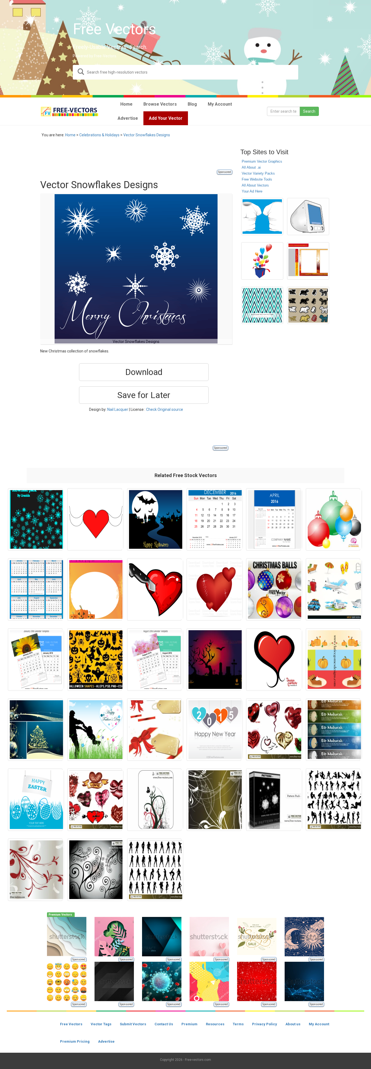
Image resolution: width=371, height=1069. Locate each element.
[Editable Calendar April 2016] (273, 519)
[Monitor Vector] (308, 216)
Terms (238, 1024)
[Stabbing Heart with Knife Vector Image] (154, 589)
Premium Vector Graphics (262, 161)
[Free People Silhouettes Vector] (333, 799)
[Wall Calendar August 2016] (154, 659)
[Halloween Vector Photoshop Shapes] (94, 659)
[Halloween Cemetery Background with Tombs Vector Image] (214, 659)
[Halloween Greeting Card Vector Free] (94, 589)
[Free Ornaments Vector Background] (154, 799)
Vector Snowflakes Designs (146, 135)
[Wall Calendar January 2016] (35, 659)
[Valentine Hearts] (273, 729)
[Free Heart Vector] (94, 799)
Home (70, 135)
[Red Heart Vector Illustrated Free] (273, 659)
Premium (189, 1024)
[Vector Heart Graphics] (94, 519)
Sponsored (224, 172)
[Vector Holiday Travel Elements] (333, 589)
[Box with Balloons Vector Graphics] (262, 261)
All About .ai (251, 167)
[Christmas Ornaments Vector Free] (273, 589)
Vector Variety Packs (258, 173)
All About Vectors (255, 185)
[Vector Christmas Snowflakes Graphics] (35, 519)
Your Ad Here (252, 191)
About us (292, 1024)
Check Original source (164, 409)
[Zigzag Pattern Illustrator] (262, 305)
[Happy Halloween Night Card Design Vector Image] (154, 519)
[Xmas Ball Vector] (333, 519)
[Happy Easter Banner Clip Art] (35, 799)
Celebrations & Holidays (99, 135)
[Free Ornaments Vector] (35, 869)
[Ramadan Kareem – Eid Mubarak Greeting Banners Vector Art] (333, 729)
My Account (319, 1024)
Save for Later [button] (143, 395)
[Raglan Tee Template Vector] (262, 216)
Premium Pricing (75, 1041)
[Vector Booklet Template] (308, 261)
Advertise (106, 1041)
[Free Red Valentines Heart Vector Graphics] (214, 589)
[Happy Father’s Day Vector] (94, 729)
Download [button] (143, 372)
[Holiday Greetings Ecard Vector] (154, 729)
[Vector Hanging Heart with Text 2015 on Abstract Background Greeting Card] (214, 729)
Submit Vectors (133, 1024)
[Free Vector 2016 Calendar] (35, 589)
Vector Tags (101, 1024)
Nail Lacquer (117, 409)
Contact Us (164, 1024)
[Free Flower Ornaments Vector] (214, 799)
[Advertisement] (139, 156)
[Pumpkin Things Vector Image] (333, 659)
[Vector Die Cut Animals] (308, 305)
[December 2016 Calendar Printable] (214, 519)
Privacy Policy (264, 1024)
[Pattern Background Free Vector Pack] (273, 799)
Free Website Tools (257, 179)
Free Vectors (71, 1024)
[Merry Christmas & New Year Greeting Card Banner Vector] (35, 729)
